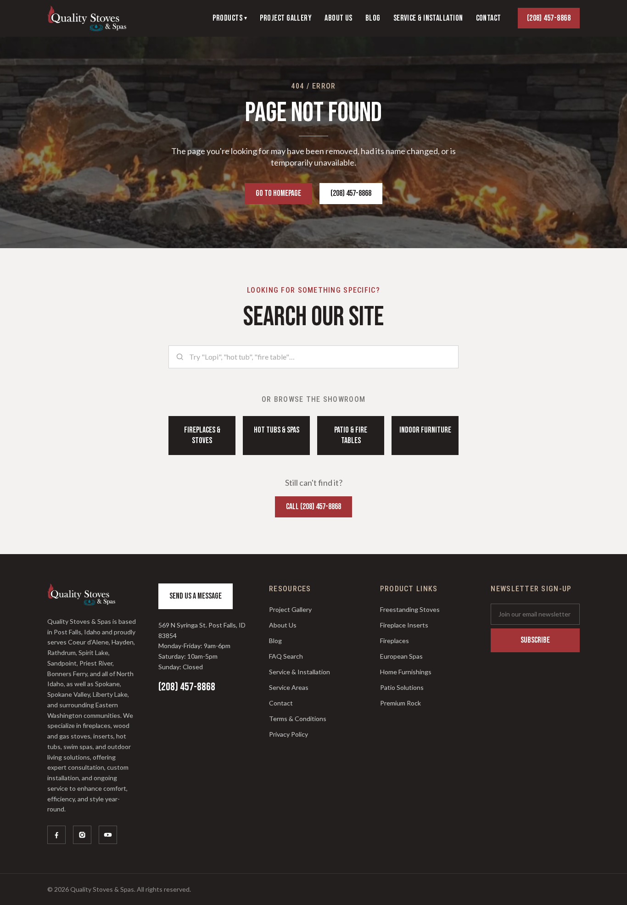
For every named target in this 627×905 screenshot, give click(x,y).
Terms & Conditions (297, 718)
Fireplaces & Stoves (202, 435)
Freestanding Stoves (410, 609)
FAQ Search (286, 656)
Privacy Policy (288, 734)
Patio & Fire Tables (350, 435)
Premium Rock (400, 703)
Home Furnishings (405, 672)
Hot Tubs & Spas (276, 430)
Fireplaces (394, 640)
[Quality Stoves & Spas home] (86, 18)
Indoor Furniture (425, 430)
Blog (275, 640)
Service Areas (288, 687)
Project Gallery (290, 609)
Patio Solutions (402, 687)
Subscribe (535, 640)
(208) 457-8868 (549, 18)
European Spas (401, 656)
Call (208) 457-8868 (313, 506)
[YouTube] (108, 835)
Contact (281, 703)
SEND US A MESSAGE (195, 596)
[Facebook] (56, 835)
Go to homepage (278, 193)
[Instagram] (82, 835)
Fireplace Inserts (404, 625)
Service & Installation (299, 672)
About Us (283, 625)
